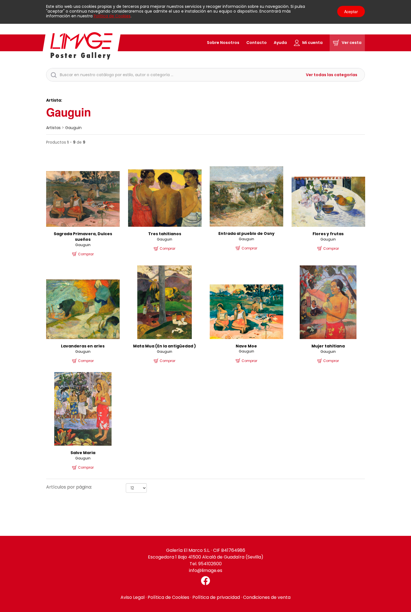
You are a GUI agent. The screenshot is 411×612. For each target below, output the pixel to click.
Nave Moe (246, 346)
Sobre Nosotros (223, 42)
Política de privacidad (216, 597)
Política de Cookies (112, 16)
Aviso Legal (133, 597)
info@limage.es (205, 570)
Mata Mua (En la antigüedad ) (164, 346)
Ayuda (280, 42)
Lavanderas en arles (83, 346)
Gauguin (73, 127)
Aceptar (351, 11)
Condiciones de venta (266, 597)
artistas (53, 127)
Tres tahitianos (164, 234)
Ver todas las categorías (331, 75)
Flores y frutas (328, 234)
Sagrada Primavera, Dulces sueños (83, 236)
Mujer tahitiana (328, 346)
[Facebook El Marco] (205, 580)
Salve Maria (82, 453)
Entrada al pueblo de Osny (246, 233)
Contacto (256, 42)
